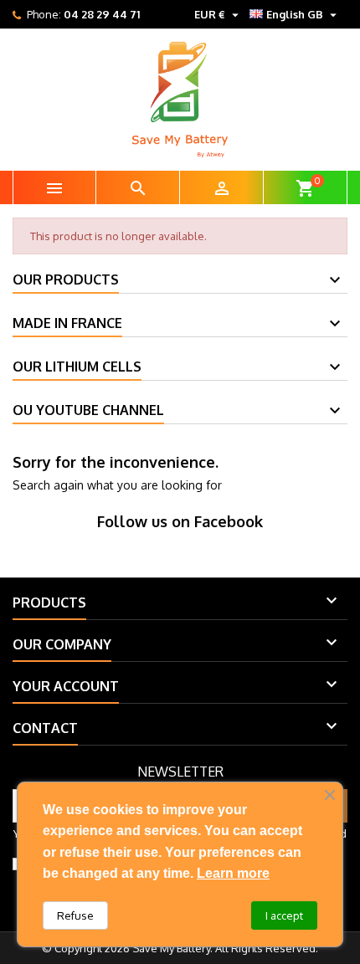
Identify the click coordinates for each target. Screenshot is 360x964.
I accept (284, 915)
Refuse (75, 915)
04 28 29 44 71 (102, 14)
